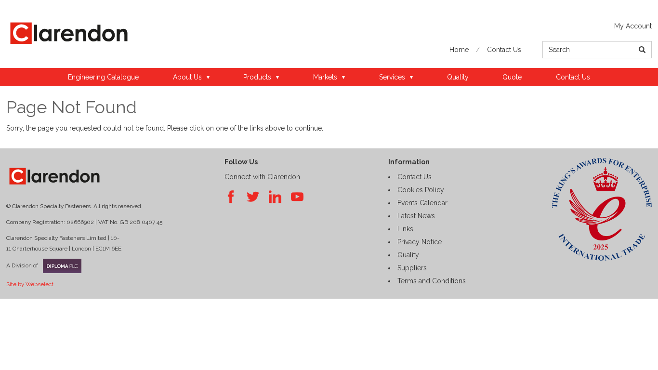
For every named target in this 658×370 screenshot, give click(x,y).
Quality (458, 77)
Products (257, 77)
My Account (633, 26)
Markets (325, 77)
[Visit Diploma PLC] (59, 266)
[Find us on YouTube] (297, 197)
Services (392, 77)
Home (459, 49)
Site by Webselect (29, 284)
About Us (187, 77)
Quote (512, 77)
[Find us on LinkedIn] (275, 197)
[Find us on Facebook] (230, 197)
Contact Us (504, 49)
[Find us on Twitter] (253, 197)
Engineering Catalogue (103, 77)
